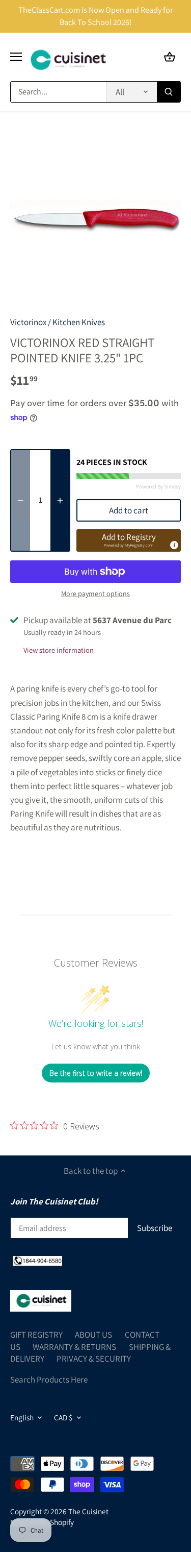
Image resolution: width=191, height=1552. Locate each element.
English (22, 1417)
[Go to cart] (169, 57)
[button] (128, 540)
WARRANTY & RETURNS (74, 1346)
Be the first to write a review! (95, 1073)
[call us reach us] (37, 1260)
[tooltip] (173, 544)
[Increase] (60, 500)
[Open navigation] (16, 57)
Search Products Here (49, 1379)
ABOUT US (93, 1334)
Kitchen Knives (78, 322)
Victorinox (28, 322)
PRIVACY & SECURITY (94, 1358)
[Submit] (168, 92)
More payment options (95, 594)
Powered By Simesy (158, 486)
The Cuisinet (88, 1511)
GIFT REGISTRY (36, 1334)
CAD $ (63, 1417)
